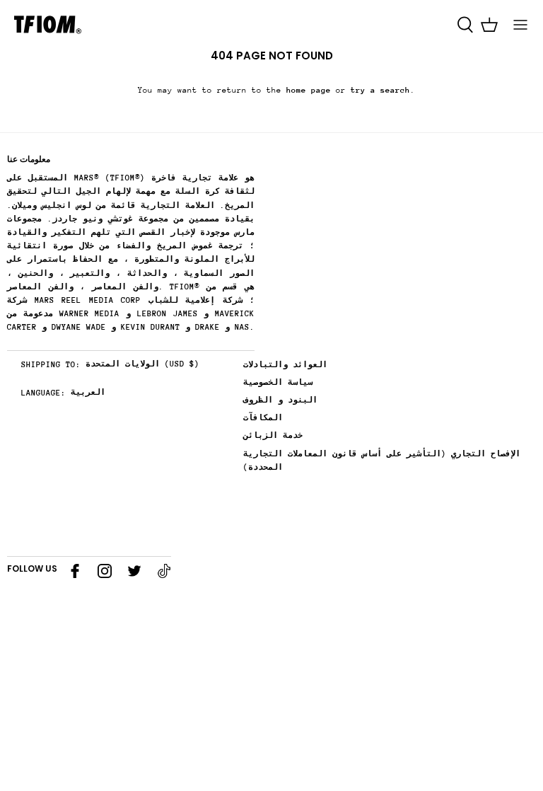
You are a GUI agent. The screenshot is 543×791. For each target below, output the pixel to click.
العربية (88, 392)
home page (308, 90)
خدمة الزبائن (273, 435)
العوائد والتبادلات (285, 364)
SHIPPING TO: (51, 364)
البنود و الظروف (280, 400)
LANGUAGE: (43, 393)
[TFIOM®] (47, 24)
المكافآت (263, 417)
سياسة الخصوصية (278, 382)
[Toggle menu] (520, 24)
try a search (380, 90)
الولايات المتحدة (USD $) (142, 364)
